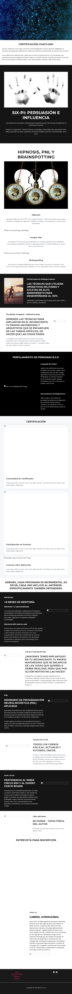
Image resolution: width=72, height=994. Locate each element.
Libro (16, 972)
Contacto (17, 978)
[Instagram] (56, 972)
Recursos (17, 976)
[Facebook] (54, 972)
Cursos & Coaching (17, 974)
